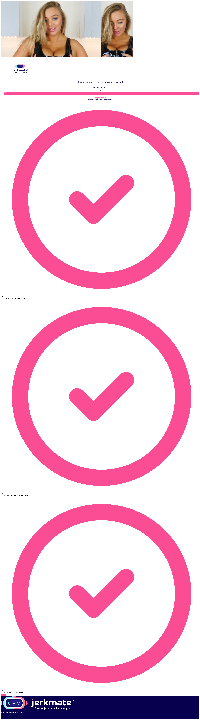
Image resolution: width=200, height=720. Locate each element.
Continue (3, 695)
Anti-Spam (7, 715)
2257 (2, 715)
